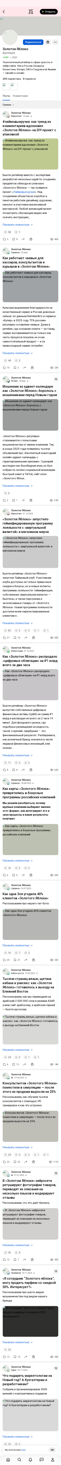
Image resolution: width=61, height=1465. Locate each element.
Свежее (7, 104)
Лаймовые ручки (24, 191)
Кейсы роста (17, 973)
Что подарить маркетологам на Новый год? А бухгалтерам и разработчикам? (27, 1380)
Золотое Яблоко (21, 112)
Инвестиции (17, 651)
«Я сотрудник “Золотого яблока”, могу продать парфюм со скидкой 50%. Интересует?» (29, 1283)
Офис (13, 1370)
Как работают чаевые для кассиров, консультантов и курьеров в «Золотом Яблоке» (26, 262)
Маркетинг (16, 116)
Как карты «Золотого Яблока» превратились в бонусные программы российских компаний (29, 793)
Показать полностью (16, 224)
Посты (6, 95)
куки (23, 1450)
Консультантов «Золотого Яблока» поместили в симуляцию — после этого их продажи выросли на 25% (30, 1087)
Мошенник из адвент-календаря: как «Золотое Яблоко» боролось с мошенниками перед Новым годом (30, 391)
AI (12, 1077)
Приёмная (16, 1273)
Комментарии (20, 95)
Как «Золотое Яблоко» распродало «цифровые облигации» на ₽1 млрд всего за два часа (30, 661)
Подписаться (33, 42)
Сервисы (15, 252)
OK (52, 1449)
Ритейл (14, 381)
